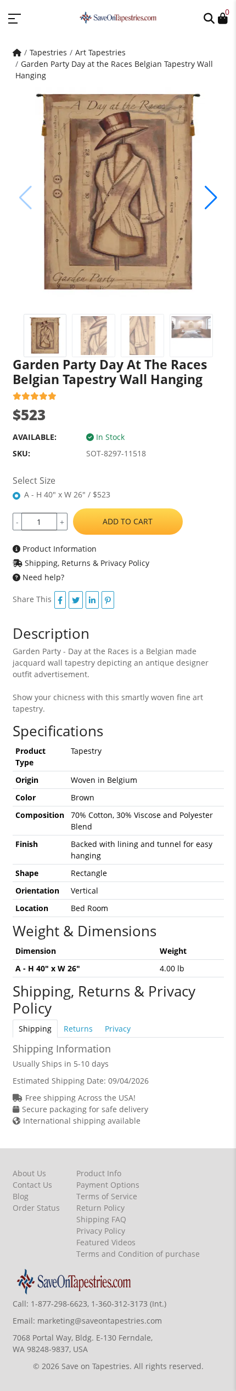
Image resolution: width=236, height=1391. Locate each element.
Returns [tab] (78, 1028)
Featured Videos (106, 1242)
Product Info (98, 1173)
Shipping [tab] (35, 1028)
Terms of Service (106, 1196)
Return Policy (100, 1208)
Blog (21, 1196)
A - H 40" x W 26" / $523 (67, 494)
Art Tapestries (100, 52)
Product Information (58, 548)
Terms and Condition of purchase (138, 1254)
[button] (209, 17)
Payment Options (107, 1185)
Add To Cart (128, 521)
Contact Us (32, 1185)
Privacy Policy (100, 1231)
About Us (29, 1173)
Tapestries (48, 52)
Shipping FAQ (101, 1219)
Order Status (36, 1208)
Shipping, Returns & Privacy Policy (86, 563)
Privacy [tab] (118, 1028)
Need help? (42, 577)
